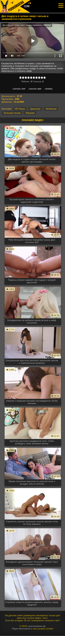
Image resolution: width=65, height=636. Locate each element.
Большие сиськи (12, 113)
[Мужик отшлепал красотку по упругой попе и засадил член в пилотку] (32, 447)
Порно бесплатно (21, 628)
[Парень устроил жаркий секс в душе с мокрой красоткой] (32, 246)
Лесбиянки (51, 108)
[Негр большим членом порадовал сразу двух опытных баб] (32, 206)
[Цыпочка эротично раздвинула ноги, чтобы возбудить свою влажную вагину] (32, 407)
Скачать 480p (35, 89)
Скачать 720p (19, 89)
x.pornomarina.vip (36, 626)
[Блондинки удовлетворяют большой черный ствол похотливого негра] (32, 528)
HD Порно (20, 108)
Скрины (49, 89)
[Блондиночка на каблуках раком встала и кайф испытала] (32, 286)
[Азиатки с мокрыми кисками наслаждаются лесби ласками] (32, 367)
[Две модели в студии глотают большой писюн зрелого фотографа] (32, 125)
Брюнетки (35, 108)
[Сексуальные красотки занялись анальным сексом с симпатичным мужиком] (32, 327)
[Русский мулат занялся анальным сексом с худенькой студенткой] (32, 166)
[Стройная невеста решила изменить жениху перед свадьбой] (32, 568)
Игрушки (30, 113)
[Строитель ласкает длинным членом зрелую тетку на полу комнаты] (32, 488)
